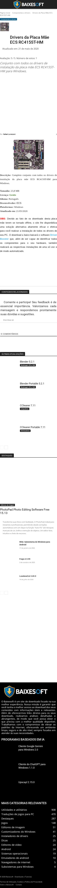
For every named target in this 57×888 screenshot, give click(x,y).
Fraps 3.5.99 (24, 559)
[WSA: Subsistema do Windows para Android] (8, 547)
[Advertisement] (28, 103)
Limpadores (24, 409)
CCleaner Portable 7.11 (32, 427)
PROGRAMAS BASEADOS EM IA (23, 739)
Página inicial (5, 13)
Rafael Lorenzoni (9, 134)
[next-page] (6, 447)
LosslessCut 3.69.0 (27, 576)
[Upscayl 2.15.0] (8, 787)
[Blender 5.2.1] (8, 368)
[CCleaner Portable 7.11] (8, 433)
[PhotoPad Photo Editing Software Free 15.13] (28, 483)
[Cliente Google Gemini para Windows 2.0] (8, 751)
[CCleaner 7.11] (8, 411)
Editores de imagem (7, 505)
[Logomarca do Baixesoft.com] (28, 4)
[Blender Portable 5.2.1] (8, 390)
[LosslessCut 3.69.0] (8, 581)
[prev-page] (1, 447)
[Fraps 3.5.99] (8, 564)
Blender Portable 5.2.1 (32, 383)
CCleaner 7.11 (28, 405)
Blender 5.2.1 (27, 361)
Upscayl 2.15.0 (26, 782)
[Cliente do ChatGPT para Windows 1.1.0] (8, 769)
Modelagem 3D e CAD (28, 365)
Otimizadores (25, 431)
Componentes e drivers (21, 13)
